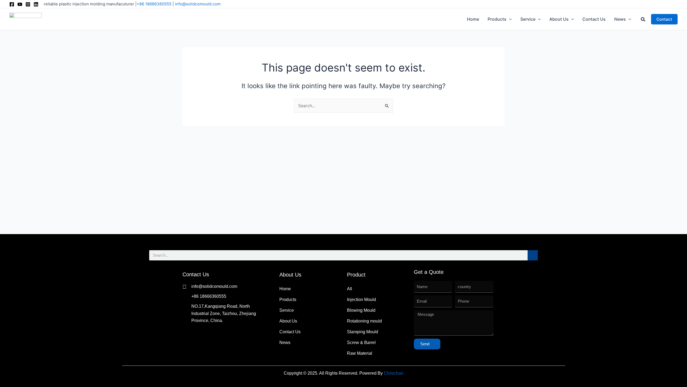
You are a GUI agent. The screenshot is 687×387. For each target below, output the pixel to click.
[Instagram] (27, 4)
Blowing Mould (361, 310)
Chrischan (393, 373)
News (284, 342)
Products (287, 299)
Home (285, 288)
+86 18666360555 (154, 3)
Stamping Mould (362, 331)
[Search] (533, 255)
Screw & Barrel (361, 342)
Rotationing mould (364, 321)
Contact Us (290, 331)
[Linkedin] (36, 4)
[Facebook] (11, 4)
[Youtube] (19, 4)
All (349, 288)
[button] (509, 19)
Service (286, 310)
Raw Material (359, 353)
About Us (288, 321)
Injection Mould (361, 299)
